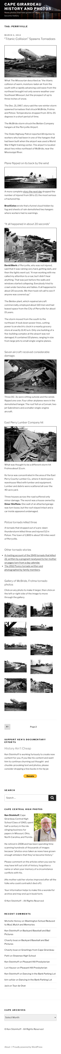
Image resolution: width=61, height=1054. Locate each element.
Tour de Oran (19, 985)
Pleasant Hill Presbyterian (36, 961)
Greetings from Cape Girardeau (37, 950)
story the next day (32, 191)
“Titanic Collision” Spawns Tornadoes (29, 39)
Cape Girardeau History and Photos (27, 6)
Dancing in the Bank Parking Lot (39, 973)
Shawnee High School (24, 955)
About (7, 1047)
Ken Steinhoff (11, 930)
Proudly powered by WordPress (27, 1047)
